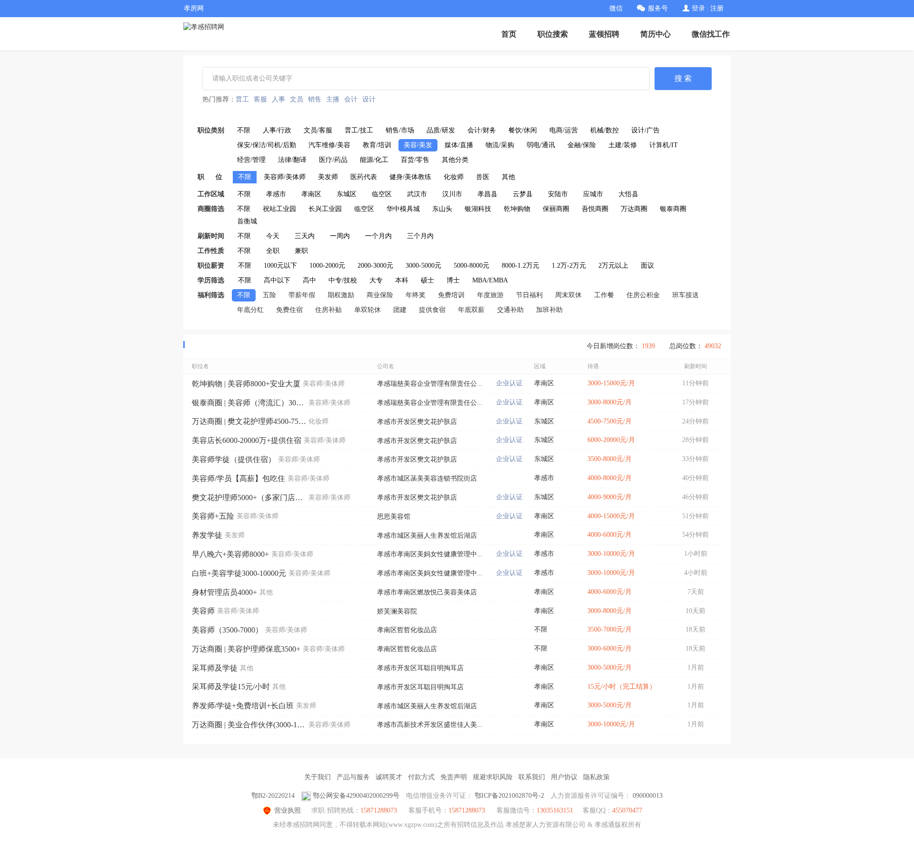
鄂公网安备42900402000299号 (356, 795)
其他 (508, 177)
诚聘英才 (389, 777)
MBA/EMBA (490, 280)
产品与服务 (353, 777)
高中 (309, 280)
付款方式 (421, 777)
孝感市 (276, 194)
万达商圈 (634, 208)
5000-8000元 (471, 265)
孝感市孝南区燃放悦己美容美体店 (427, 592)
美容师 (203, 611)
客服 (260, 99)
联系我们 (531, 777)
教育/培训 (377, 145)
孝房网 (194, 8)
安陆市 (558, 194)
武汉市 (417, 194)
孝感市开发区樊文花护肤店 (417, 421)
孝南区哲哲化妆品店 (407, 629)
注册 (717, 8)
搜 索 (683, 78)
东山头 (442, 208)
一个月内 (378, 236)
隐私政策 (596, 777)
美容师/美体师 (285, 177)
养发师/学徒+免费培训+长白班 (243, 706)
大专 (376, 280)
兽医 (482, 177)
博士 (453, 280)
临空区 (382, 194)
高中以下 (277, 280)
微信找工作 (711, 34)
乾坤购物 (517, 208)
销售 (314, 99)
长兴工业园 (325, 208)
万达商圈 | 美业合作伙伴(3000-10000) (249, 725)
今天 (272, 236)
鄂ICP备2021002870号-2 (509, 795)
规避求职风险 (493, 777)
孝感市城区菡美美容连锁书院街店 (427, 478)
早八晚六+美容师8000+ (230, 554)
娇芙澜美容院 (397, 611)
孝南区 (311, 194)
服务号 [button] (658, 8)
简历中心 (655, 34)
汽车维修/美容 (329, 145)
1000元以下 (280, 265)
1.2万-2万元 (569, 265)
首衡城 (247, 221)
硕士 (427, 280)
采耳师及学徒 (215, 668)
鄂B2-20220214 (273, 795)
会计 (351, 99)
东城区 (347, 194)
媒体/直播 (459, 145)
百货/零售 (415, 159)
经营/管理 (251, 159)
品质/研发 (441, 130)
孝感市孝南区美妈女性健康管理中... (430, 554)
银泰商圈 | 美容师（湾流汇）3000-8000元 (249, 403)
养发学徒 (207, 535)
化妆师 (454, 177)
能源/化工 (374, 159)
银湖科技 (478, 208)
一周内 (340, 236)
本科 (401, 280)
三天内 (305, 236)
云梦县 (523, 194)
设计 (369, 99)
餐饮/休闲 (522, 130)
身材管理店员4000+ (224, 592)
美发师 (328, 177)
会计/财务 (481, 130)
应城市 (593, 194)
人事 (278, 99)
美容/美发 (418, 145)
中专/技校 (342, 280)
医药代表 (363, 177)
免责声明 (453, 777)
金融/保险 (581, 145)
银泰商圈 (673, 208)
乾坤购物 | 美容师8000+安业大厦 (246, 384)
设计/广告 (645, 130)
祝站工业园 (279, 208)
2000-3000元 (375, 265)
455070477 (627, 810)
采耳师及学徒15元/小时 (231, 687)
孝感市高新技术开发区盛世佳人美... (430, 724)
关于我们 (317, 777)
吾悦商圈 (595, 208)
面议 (647, 265)
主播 (332, 99)
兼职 (301, 250)
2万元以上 (613, 265)
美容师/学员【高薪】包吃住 (238, 478)
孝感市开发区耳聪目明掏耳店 (420, 668)
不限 (243, 130)
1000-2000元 (327, 265)
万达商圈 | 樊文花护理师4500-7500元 (249, 421)
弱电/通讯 (541, 145)
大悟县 (628, 194)
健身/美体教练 (410, 177)
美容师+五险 (213, 516)
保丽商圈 (556, 208)
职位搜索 (552, 34)
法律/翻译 (292, 159)
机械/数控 (604, 130)
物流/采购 (500, 145)
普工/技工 (359, 130)
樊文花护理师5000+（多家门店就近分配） (249, 497)
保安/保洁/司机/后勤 (266, 145)
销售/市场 (400, 130)
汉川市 (452, 194)
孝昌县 (487, 194)
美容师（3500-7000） (227, 630)
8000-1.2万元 (520, 265)
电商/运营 (563, 130)
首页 (509, 34)
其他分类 (455, 159)
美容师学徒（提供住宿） (234, 459)
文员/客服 (318, 130)
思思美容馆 (393, 516)
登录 (698, 8)
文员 (296, 99)
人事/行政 (277, 130)
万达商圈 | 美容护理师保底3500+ (246, 649)
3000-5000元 (423, 265)
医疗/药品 (333, 159)
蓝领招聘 (604, 34)
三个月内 (420, 236)
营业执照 (287, 810)
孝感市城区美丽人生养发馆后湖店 (427, 535)
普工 (242, 99)
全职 (272, 250)
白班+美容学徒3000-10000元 (239, 573)
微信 (616, 8)
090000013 (648, 795)
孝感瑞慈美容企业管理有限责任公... (430, 383)
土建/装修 (622, 145)
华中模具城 (403, 208)
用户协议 (564, 777)
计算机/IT (663, 145)
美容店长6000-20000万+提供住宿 (246, 440)
